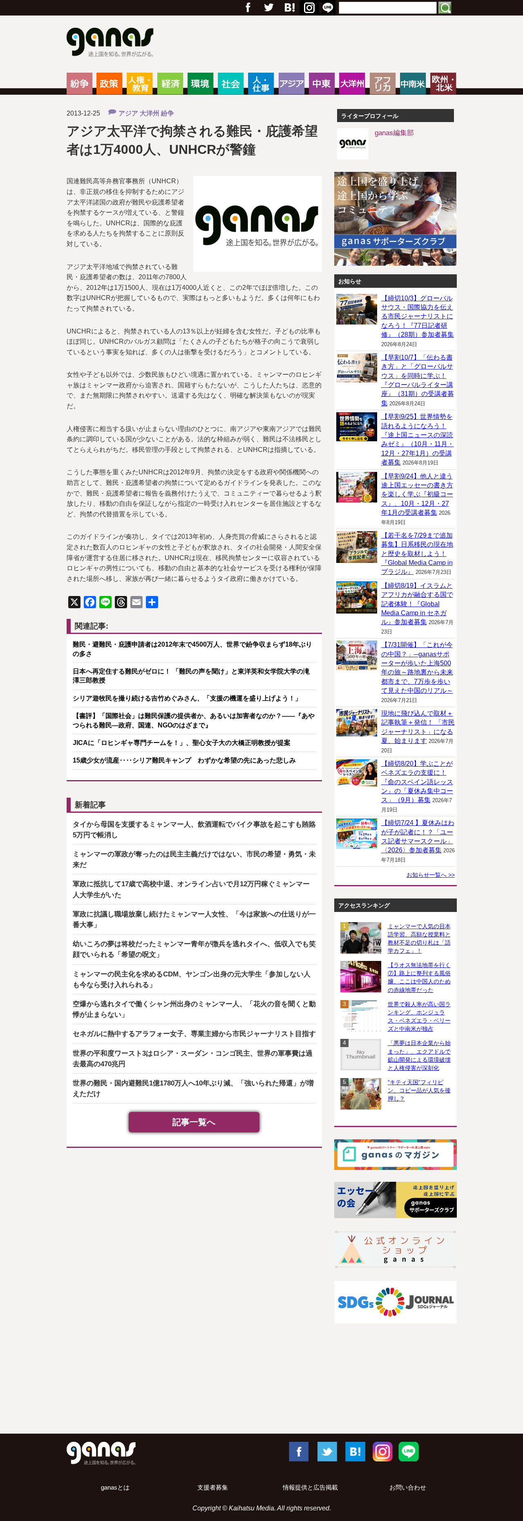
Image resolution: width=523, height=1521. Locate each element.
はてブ (308, 8)
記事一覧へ (194, 1122)
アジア (291, 84)
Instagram (381, 1451)
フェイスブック (248, 8)
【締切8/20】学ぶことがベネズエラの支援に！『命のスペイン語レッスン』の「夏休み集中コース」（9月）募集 (417, 782)
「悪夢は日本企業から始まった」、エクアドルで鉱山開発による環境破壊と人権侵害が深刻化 (419, 1055)
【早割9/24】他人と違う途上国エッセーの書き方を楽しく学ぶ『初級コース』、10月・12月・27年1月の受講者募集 (417, 494)
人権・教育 (139, 84)
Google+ (289, 8)
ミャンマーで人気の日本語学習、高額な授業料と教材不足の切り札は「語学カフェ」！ (419, 938)
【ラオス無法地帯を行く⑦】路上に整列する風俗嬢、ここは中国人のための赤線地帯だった (419, 977)
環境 (200, 84)
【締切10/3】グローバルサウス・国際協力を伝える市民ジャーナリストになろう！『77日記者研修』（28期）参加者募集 (417, 316)
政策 (109, 84)
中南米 (413, 84)
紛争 (79, 84)
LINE (408, 1451)
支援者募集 (212, 1487)
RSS (327, 8)
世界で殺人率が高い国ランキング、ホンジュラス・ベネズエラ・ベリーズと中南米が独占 (419, 1016)
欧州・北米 (443, 84)
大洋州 (352, 84)
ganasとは (115, 1487)
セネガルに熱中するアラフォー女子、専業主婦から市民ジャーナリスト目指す (194, 1034)
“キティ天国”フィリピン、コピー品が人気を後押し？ (419, 1090)
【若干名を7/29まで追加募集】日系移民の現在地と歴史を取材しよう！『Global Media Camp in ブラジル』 (417, 554)
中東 (322, 84)
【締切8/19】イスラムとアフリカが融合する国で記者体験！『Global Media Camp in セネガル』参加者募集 (417, 604)
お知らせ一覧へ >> (431, 875)
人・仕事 (261, 84)
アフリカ (383, 84)
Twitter (268, 8)
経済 (170, 84)
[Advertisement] (261, 1398)
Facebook (298, 1451)
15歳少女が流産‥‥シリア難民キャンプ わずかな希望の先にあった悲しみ (184, 760)
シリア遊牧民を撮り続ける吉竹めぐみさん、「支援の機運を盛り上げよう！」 (187, 698)
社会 (231, 84)
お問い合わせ (407, 1487)
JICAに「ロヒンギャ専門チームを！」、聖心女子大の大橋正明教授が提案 (182, 742)
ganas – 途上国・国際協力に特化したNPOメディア (113, 43)
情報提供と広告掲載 (310, 1487)
